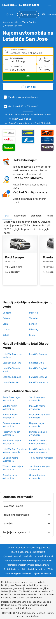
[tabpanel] (28, 255)
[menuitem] (10, 14)
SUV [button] (7, 215)
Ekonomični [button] (20, 215)
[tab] (7, 216)
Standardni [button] (36, 215)
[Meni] (50, 5)
